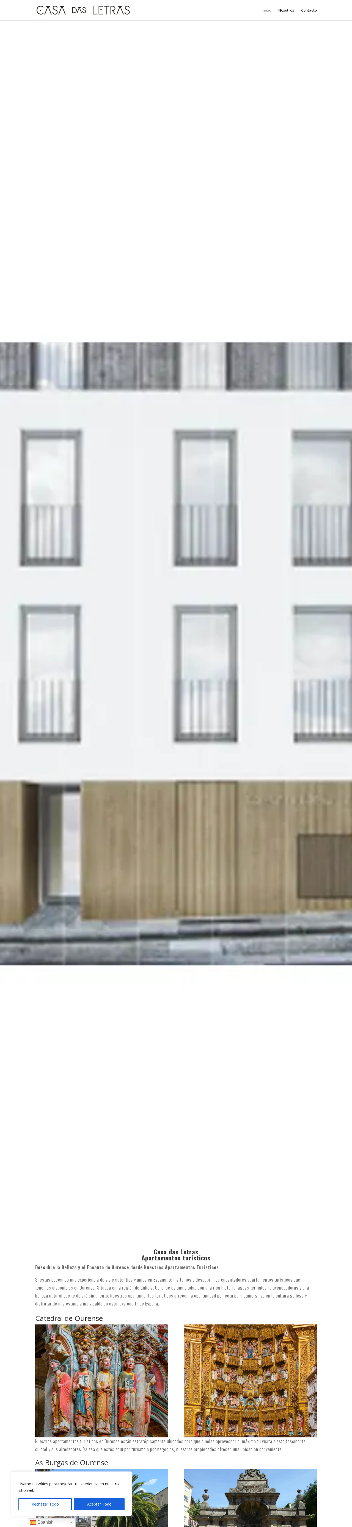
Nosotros (286, 10)
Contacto (309, 10)
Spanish (45, 1522)
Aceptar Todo (99, 1504)
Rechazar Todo (45, 1504)
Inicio (266, 10)
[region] (71, 1493)
